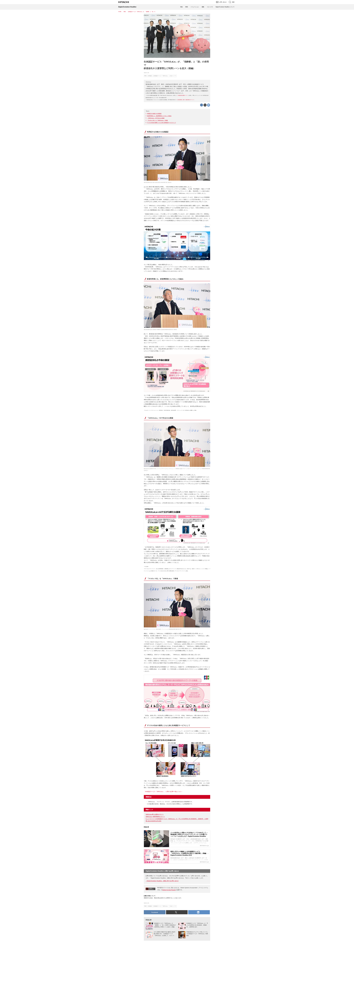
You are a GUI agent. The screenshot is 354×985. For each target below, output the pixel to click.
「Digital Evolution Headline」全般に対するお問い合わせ (162, 881)
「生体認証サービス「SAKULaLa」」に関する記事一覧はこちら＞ (163, 791)
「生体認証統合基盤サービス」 (182, 95)
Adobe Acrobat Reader (169, 890)
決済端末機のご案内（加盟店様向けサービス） (186, 99)
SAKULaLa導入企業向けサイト (155, 814)
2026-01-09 (146, 72)
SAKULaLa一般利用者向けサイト (155, 816)
